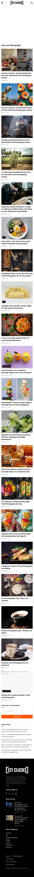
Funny (8, 842)
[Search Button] (32, 3)
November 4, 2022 (6, 343)
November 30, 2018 (7, 635)
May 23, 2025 (5, 144)
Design (8, 840)
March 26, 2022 (6, 506)
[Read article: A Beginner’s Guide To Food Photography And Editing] (17, 553)
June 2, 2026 (5, 80)
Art (4, 237)
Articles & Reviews (11, 837)
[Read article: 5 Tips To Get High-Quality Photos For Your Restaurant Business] (17, 325)
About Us (8, 856)
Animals (8, 833)
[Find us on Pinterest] (16, 794)
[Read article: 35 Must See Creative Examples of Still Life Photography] (17, 682)
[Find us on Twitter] (9, 794)
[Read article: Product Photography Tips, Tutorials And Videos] (17, 617)
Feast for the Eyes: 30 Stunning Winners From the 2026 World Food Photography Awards (16, 75)
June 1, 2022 (5, 474)
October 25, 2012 (6, 700)
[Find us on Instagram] (12, 794)
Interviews (9, 845)
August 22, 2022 (6, 407)
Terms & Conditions (11, 861)
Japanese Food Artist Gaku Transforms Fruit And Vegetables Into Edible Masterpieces (16, 437)
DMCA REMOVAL (18, 856)
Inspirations (6, 69)
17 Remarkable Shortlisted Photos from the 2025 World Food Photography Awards (16, 174)
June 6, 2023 (5, 278)
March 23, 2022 (6, 538)
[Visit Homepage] (17, 3)
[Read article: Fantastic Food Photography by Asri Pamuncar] (17, 649)
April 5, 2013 (5, 667)
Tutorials (6, 202)
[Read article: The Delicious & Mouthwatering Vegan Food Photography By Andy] (17, 488)
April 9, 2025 (5, 179)
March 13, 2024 (6, 214)
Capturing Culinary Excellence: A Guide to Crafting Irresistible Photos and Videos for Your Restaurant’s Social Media (16, 209)
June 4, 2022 (5, 442)
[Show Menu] (2, 2)
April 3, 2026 (5, 112)
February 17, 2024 (7, 246)
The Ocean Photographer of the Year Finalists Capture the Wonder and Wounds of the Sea (21, 806)
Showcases (6, 658)
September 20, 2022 (7, 375)
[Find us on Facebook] (6, 794)
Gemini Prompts (10, 864)
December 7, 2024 (6, 571)
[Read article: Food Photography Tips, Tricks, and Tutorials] (17, 585)
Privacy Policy (10, 859)
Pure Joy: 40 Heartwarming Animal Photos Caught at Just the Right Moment (21, 819)
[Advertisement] (17, 24)
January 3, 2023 (6, 310)
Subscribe (17, 716)
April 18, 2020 (5, 603)
